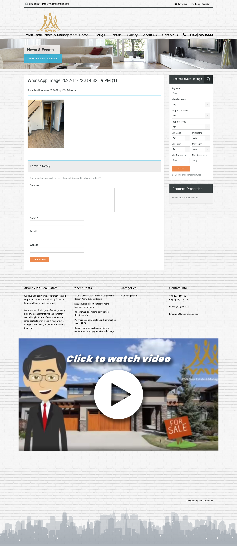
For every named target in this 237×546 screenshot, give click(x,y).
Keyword (176, 88)
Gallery (132, 35)
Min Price (176, 144)
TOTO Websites (205, 500)
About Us (150, 35)
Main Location (179, 99)
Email (33, 231)
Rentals (115, 35)
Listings (99, 35)
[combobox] (191, 104)
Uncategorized (130, 295)
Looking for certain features (188, 175)
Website (34, 245)
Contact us (170, 35)
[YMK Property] (42, 23)
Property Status (180, 110)
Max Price (197, 144)
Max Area (199, 155)
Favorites (182, 4)
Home (83, 35)
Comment (35, 185)
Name (34, 218)
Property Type (179, 121)
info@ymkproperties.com (55, 3)
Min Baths (197, 133)
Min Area (179, 155)
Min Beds (176, 133)
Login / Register (202, 4)
